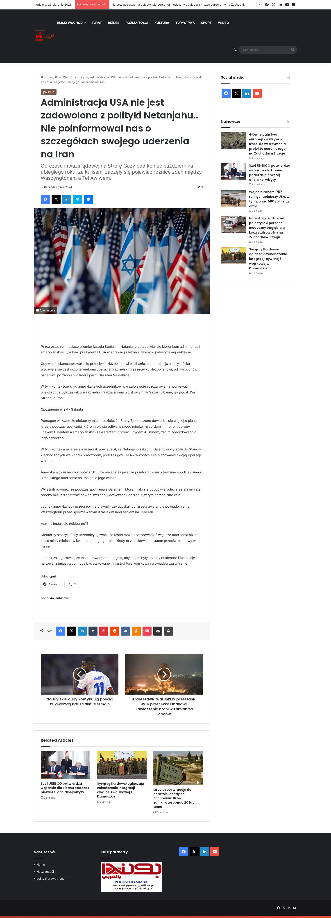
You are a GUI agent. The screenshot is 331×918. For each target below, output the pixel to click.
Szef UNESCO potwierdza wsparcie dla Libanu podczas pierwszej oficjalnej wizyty (65, 787)
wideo (223, 23)
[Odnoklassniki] (136, 631)
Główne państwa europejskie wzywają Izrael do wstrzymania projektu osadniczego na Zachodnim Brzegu (267, 144)
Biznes (113, 23)
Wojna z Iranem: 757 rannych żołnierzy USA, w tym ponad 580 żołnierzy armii (269, 199)
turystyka (185, 23)
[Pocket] (147, 631)
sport (206, 23)
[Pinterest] (103, 631)
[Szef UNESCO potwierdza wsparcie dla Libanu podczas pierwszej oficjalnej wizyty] (65, 765)
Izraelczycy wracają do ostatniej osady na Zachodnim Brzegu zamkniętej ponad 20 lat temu (173, 798)
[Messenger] (88, 199)
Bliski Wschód (70, 23)
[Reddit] (114, 631)
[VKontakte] (125, 631)
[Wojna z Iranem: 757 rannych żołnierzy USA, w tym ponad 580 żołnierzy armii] (233, 198)
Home (48, 77)
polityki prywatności (50, 878)
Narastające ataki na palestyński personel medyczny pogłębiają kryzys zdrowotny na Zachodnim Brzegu (184, 4)
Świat (96, 23)
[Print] (168, 631)
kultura (161, 23)
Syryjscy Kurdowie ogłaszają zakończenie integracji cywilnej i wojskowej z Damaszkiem (120, 790)
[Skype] (77, 199)
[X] (56, 199)
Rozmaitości (137, 23)
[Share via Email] (157, 631)
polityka (82, 77)
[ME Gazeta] (44, 36)
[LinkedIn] (66, 199)
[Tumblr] (92, 631)
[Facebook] (45, 199)
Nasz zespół (45, 871)
